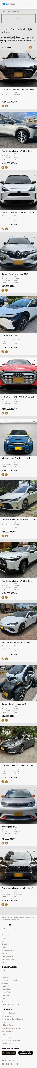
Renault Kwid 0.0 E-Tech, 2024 (14, 274)
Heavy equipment (7, 950)
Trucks (3, 941)
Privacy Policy (6, 992)
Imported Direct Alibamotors (11, 1040)
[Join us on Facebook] (12, 1064)
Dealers (4, 971)
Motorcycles (5, 935)
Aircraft (4, 953)
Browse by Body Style (13, 11)
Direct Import (6, 1043)
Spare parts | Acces (8, 959)
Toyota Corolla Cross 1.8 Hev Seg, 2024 (19, 581)
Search (3, 974)
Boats (3, 947)
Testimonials (5, 995)
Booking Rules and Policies (10, 1004)
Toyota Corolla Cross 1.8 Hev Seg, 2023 (19, 151)
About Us (4, 983)
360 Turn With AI (7, 1031)
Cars (3, 932)
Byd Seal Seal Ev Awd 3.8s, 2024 (15, 642)
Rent (3, 929)
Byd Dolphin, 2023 (9, 827)
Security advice (6, 1022)
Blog (3, 998)
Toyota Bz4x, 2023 (9, 335)
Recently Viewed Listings (10, 980)
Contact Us (5, 986)
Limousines (5, 944)
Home (3, 11)
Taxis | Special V (7, 956)
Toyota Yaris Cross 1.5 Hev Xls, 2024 (17, 212)
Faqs (3, 1001)
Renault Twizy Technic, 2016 (13, 704)
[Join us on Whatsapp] (2, 1064)
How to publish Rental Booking (12, 1019)
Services (4, 962)
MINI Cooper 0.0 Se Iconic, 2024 (15, 458)
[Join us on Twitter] (17, 1064)
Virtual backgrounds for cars (11, 1028)
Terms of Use (6, 989)
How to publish (6, 1016)
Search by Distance (8, 1013)
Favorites (4, 977)
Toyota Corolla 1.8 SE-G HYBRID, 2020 (18, 519)
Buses (3, 938)
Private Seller (6, 1037)
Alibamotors (12, 1060)
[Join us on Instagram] (7, 1064)
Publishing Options (7, 1025)
